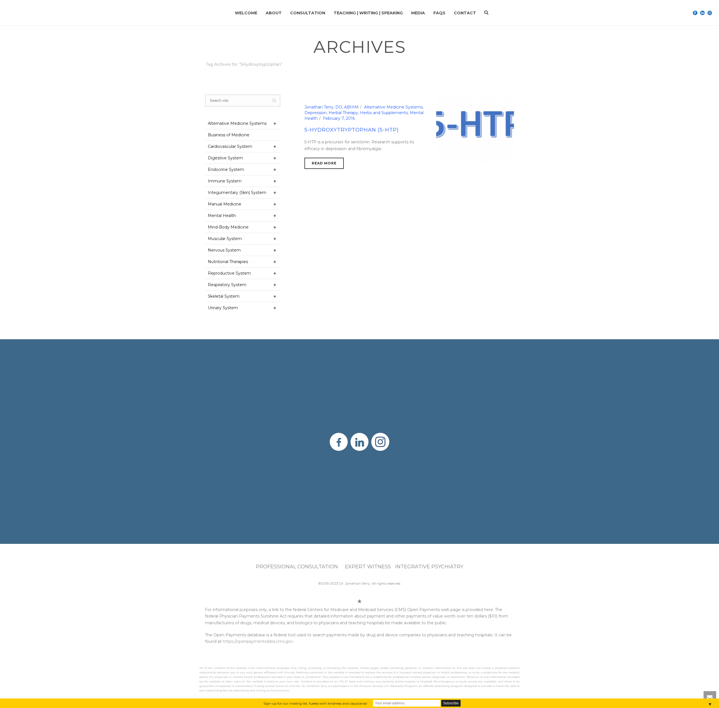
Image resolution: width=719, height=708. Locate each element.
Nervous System (224, 250)
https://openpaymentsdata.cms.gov (258, 641)
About (274, 12)
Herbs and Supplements (384, 112)
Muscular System (225, 238)
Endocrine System (226, 169)
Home (456, 75)
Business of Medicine (228, 134)
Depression (315, 112)
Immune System (225, 181)
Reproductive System (229, 273)
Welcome (246, 12)
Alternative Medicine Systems (393, 107)
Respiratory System (227, 284)
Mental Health (222, 215)
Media (418, 12)
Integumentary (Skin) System (237, 192)
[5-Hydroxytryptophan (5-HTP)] (475, 128)
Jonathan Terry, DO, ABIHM (331, 107)
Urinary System (223, 307)
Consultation (307, 12)
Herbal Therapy (343, 112)
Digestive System (225, 157)
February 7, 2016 (339, 118)
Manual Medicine (224, 204)
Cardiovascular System (230, 146)
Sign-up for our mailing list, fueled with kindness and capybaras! (315, 703)
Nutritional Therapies (228, 261)
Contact (465, 12)
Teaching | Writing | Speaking (368, 12)
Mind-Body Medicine (228, 227)
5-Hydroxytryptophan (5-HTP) (351, 130)
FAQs (439, 12)
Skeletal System (224, 296)
